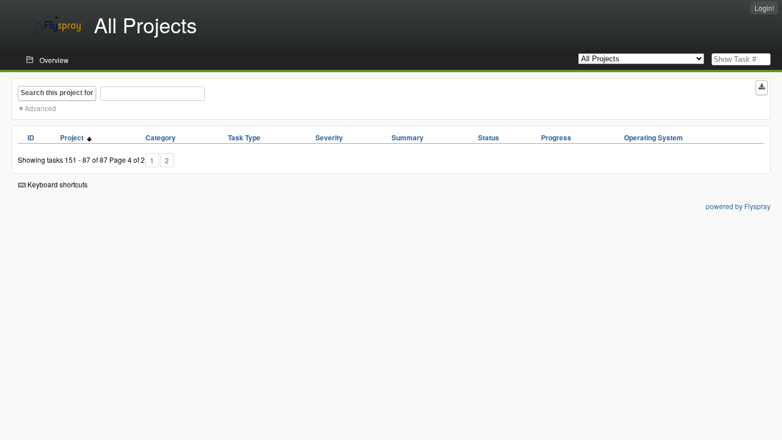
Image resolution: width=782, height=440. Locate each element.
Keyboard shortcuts (57, 184)
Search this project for (57, 93)
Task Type (244, 137)
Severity (329, 137)
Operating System (653, 137)
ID (30, 137)
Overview (54, 60)
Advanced (40, 108)
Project (73, 137)
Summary (408, 137)
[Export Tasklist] (762, 87)
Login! (764, 8)
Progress (556, 137)
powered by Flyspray (738, 206)
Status (488, 137)
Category (160, 137)
